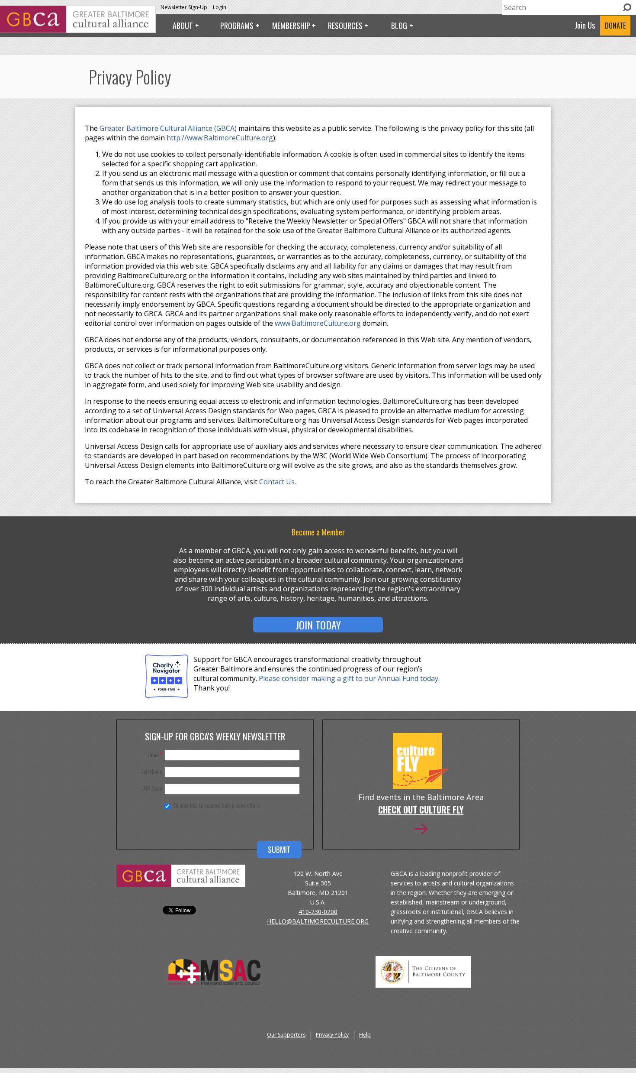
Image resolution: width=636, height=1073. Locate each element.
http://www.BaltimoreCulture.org (220, 138)
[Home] (78, 30)
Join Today (318, 624)
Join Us (585, 25)
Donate (615, 25)
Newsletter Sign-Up (184, 7)
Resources (345, 25)
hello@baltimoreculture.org (318, 921)
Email (155, 754)
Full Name (151, 771)
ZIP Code (152, 788)
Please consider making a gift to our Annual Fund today (348, 678)
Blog (399, 25)
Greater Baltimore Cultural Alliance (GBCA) (169, 128)
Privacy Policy (332, 1034)
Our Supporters (286, 1034)
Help (365, 1034)
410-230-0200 (318, 912)
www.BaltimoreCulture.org (318, 323)
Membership (291, 25)
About (183, 25)
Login (219, 7)
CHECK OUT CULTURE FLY (420, 810)
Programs (237, 25)
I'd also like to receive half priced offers (216, 805)
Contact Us (277, 481)
